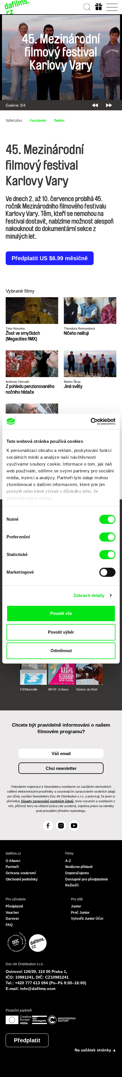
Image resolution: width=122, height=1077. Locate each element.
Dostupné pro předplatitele (86, 879)
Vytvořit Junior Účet (87, 919)
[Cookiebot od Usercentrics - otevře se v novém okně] (90, 421)
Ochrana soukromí (21, 873)
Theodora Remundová (79, 328)
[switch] (107, 536)
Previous (95, 105)
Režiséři (72, 885)
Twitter (59, 121)
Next (109, 105)
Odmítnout (61, 650)
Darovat (12, 919)
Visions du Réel (86, 689)
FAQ (9, 925)
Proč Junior (80, 913)
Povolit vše (61, 613)
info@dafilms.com (37, 988)
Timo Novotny (15, 328)
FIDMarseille (28, 689)
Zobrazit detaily (89, 595)
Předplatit (27, 1040)
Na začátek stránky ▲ (95, 1050)
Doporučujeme (77, 873)
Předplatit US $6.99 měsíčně (50, 258)
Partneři (12, 867)
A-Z (68, 861)
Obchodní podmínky (22, 879)
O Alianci (13, 861)
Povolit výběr (61, 632)
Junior (76, 906)
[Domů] (17, 7)
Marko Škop (72, 381)
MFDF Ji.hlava (58, 689)
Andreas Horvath (17, 381)
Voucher (12, 913)
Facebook (38, 121)
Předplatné (14, 906)
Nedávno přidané (79, 867)
